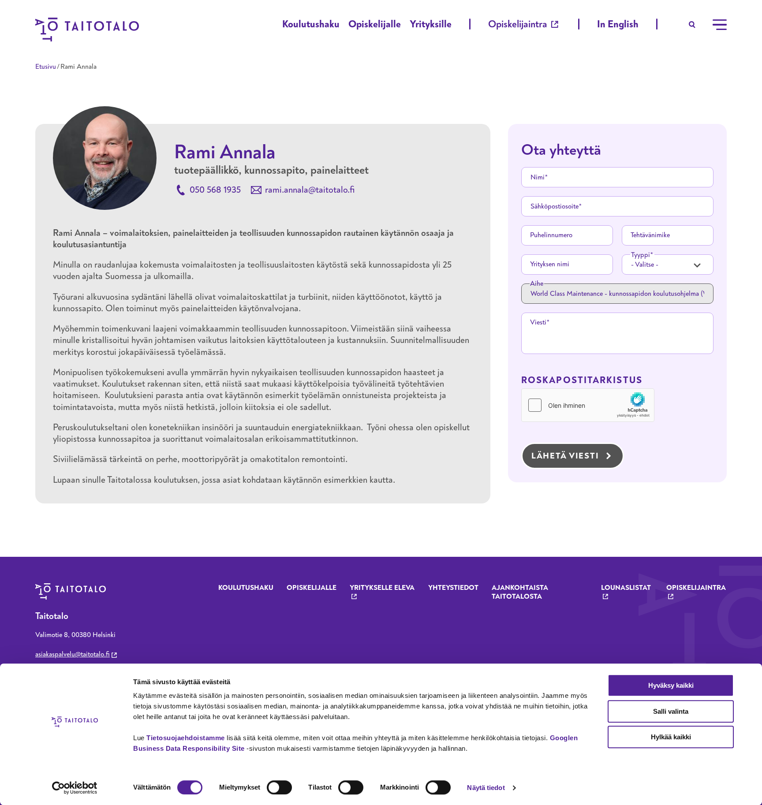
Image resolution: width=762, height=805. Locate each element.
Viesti (538, 322)
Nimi (537, 177)
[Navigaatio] (720, 25)
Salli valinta (670, 711)
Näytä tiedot (485, 787)
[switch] (279, 787)
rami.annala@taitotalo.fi (310, 190)
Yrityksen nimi (549, 264)
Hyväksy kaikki (671, 685)
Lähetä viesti (565, 456)
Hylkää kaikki (671, 737)
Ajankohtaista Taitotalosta (520, 592)
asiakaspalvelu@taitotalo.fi (72, 654)
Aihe (536, 283)
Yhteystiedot (453, 587)
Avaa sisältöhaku (692, 25)
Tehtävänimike (650, 235)
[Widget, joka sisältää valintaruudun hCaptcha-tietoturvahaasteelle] (587, 405)
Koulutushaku (311, 24)
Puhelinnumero (551, 235)
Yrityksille (431, 24)
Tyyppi (640, 254)
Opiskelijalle (374, 24)
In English (618, 24)
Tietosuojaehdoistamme (185, 738)
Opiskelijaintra (517, 24)
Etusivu (45, 66)
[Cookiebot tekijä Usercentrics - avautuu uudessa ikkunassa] (74, 787)
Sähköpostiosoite (554, 206)
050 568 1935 (215, 190)
